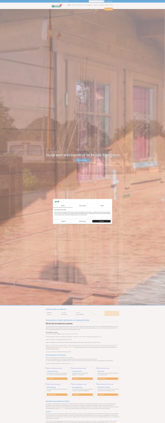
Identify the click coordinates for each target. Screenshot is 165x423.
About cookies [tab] (82, 205)
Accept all (101, 221)
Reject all (64, 221)
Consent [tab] (63, 205)
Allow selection (82, 221)
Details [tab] (102, 205)
